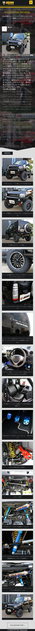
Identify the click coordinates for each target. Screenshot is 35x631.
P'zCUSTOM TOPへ (17, 625)
